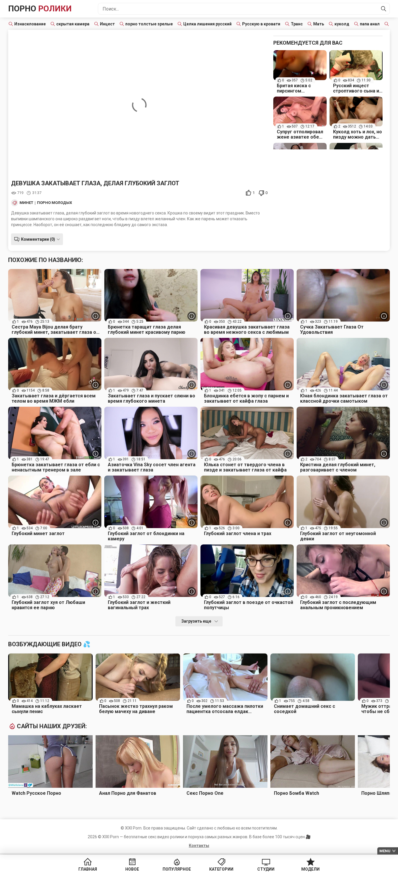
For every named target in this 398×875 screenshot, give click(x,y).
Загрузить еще (196, 621)
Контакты (199, 845)
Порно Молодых (54, 203)
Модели (310, 869)
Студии (265, 869)
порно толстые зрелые (149, 24)
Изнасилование (30, 24)
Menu (384, 851)
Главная (87, 869)
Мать (318, 24)
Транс (297, 24)
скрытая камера (72, 24)
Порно (40, 8)
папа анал (370, 24)
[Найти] (384, 9)
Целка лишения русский (207, 24)
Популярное (177, 869)
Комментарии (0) (38, 239)
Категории (221, 869)
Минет (26, 203)
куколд (341, 24)
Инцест (107, 24)
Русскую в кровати (261, 24)
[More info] (95, 316)
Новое (132, 869)
